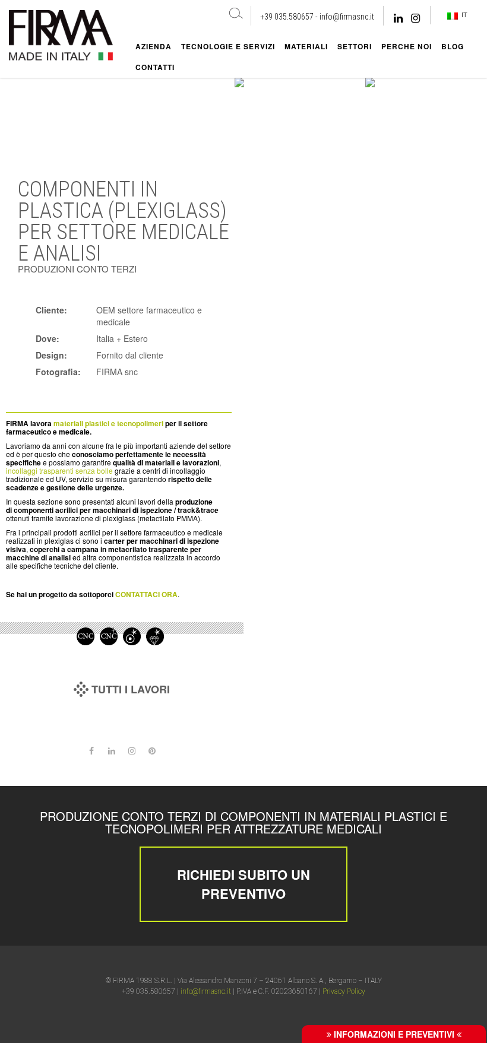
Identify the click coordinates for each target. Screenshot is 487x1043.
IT (462, 14)
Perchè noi (406, 46)
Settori (354, 46)
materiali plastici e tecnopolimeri (108, 423)
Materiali (306, 46)
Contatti (155, 67)
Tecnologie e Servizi (228, 46)
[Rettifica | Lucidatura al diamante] (155, 635)
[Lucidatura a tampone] (132, 635)
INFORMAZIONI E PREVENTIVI (394, 1034)
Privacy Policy (343, 991)
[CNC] (85, 635)
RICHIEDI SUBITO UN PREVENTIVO (243, 883)
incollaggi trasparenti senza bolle (59, 470)
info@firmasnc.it (347, 16)
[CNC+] (109, 635)
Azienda (153, 46)
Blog (452, 46)
